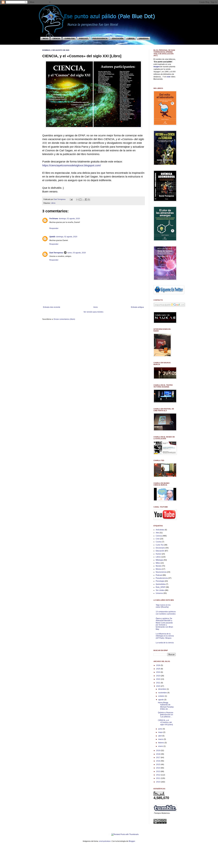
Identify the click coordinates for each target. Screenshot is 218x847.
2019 (158, 751)
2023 (158, 676)
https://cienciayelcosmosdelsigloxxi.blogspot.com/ (71, 165)
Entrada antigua (137, 307)
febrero (161, 743)
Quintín (52, 237)
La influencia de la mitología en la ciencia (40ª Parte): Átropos (165, 636)
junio (160, 729)
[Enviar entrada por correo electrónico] (71, 199)
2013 (158, 771)
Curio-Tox (160, 545)
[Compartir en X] (83, 199)
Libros (53, 203)
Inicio (95, 307)
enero (160, 746)
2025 (158, 669)
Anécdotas (160, 530)
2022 (158, 679)
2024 (158, 672)
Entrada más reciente (51, 307)
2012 (158, 775)
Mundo (158, 566)
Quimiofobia (161, 584)
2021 (158, 683)
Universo (159, 593)
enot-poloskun (105, 841)
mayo (160, 732)
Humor (158, 554)
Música (158, 569)
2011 (158, 778)
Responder (53, 228)
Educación (160, 551)
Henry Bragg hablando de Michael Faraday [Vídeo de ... (166, 706)
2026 (158, 665)
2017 (158, 757)
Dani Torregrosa (60, 199)
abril (160, 736)
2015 (158, 764)
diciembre (162, 689)
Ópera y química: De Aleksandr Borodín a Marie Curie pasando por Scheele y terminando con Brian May (164, 623)
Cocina (158, 542)
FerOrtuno (53, 219)
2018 (158, 754)
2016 (158, 761)
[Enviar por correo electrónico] (77, 199)
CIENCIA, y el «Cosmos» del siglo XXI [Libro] (165, 722)
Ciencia (159, 536)
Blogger (132, 841)
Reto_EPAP (160, 587)
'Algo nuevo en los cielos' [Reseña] (163, 606)
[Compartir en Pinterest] (88, 199)
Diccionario (160, 548)
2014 (158, 768)
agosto (161, 700)
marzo (161, 739)
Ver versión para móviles (93, 312)
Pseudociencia (162, 578)
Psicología (160, 581)
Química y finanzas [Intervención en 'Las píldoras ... (165, 715)
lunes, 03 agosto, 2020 (76, 253)
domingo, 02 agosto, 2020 (69, 219)
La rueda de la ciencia (165, 643)
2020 (158, 686)
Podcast (159, 575)
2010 (158, 782)
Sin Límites (160, 590)
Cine (158, 539)
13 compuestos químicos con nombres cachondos (166, 613)
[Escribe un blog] (80, 199)
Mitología (159, 560)
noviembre (162, 693)
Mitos (158, 563)
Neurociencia (161, 572)
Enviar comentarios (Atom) (64, 319)
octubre (161, 696)
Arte (157, 533)
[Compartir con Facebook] (86, 199)
